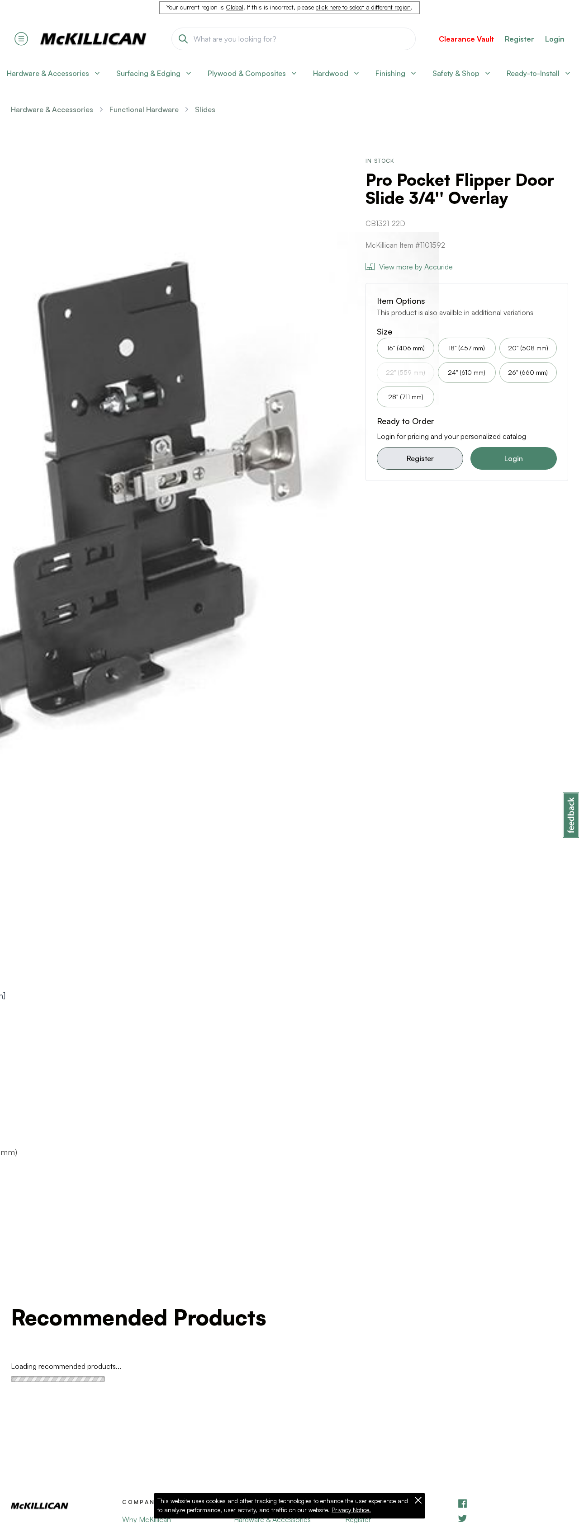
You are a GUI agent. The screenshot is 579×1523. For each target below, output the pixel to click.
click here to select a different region (363, 7)
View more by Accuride (416, 266)
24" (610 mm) (466, 372)
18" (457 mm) (466, 348)
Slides (205, 109)
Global (234, 7)
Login (555, 38)
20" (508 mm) (528, 348)
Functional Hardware (144, 109)
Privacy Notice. (351, 1510)
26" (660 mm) (528, 372)
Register (420, 458)
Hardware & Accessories (52, 109)
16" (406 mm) (406, 348)
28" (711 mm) (405, 397)
